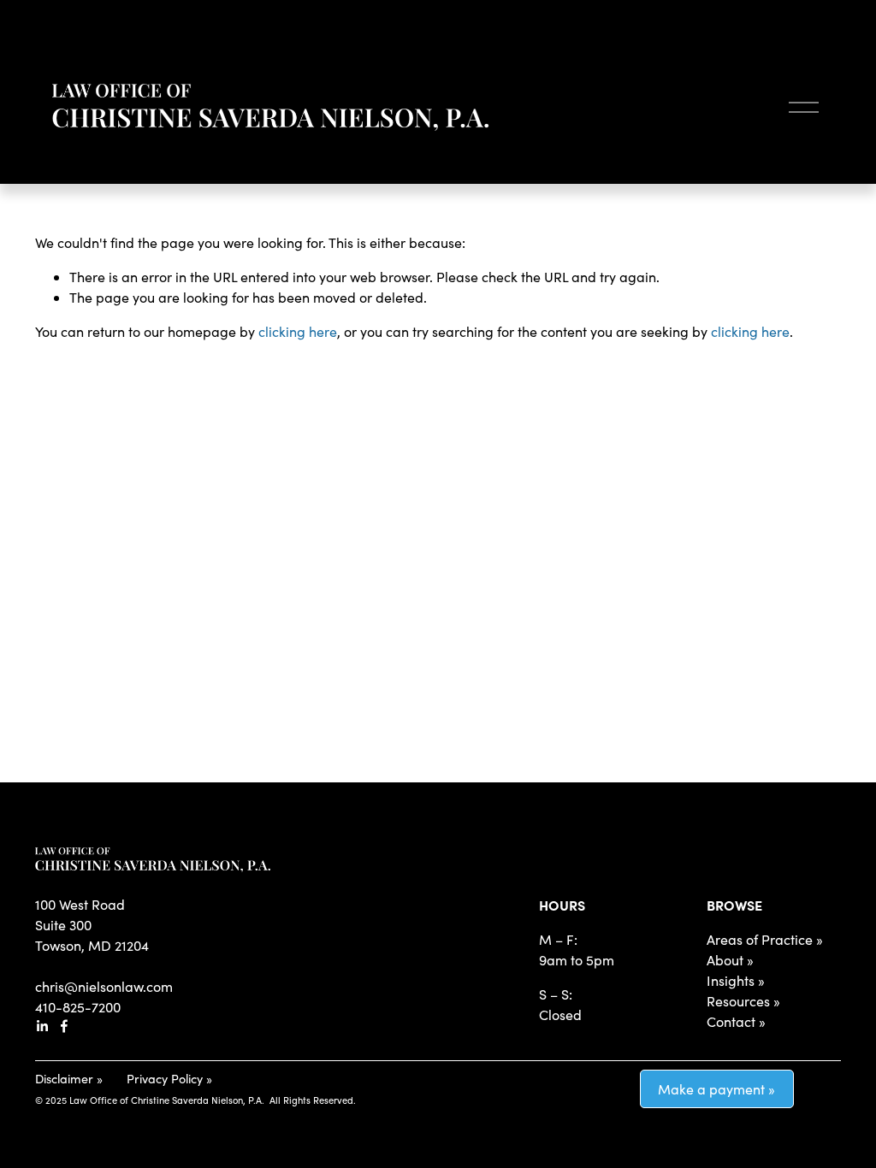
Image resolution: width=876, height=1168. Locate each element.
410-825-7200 (78, 1007)
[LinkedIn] (42, 1026)
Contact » (736, 1021)
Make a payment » (716, 1089)
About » (730, 960)
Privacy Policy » (169, 1078)
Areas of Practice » (765, 939)
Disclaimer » (69, 1078)
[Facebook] (64, 1026)
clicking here (297, 331)
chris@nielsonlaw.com (104, 986)
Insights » (736, 980)
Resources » (743, 1001)
